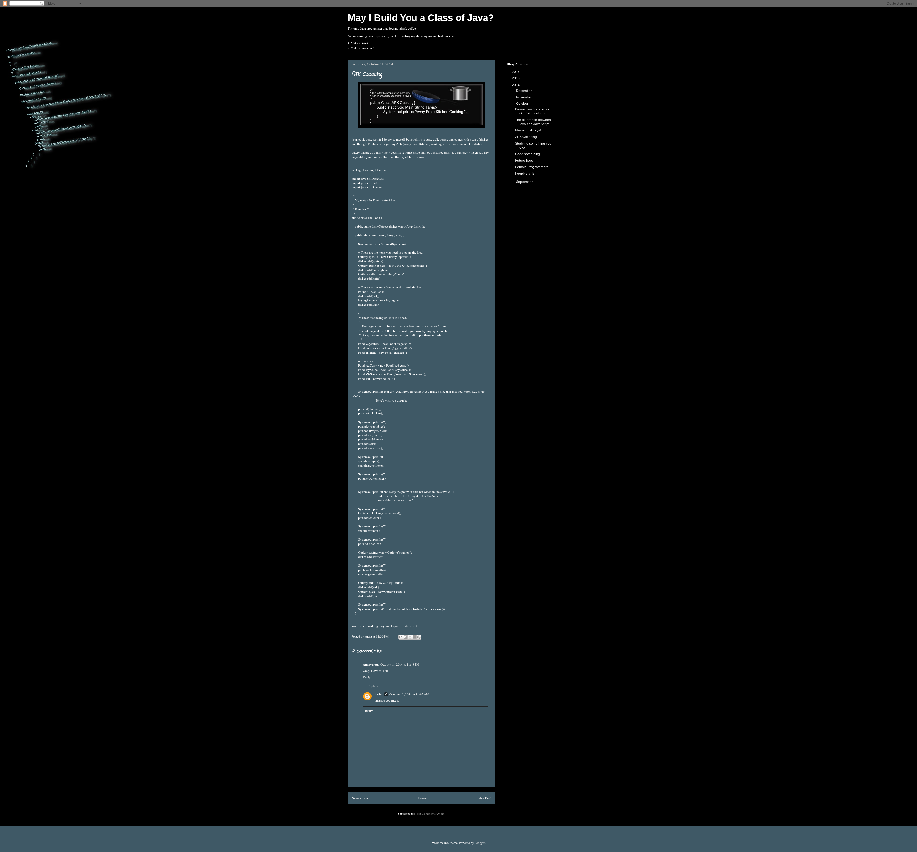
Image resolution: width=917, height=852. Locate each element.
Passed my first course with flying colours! (532, 111)
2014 (516, 85)
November (524, 97)
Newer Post (360, 797)
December (524, 90)
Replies (373, 686)
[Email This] (400, 637)
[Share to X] (409, 637)
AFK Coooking (526, 137)
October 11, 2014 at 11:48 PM (399, 664)
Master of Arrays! (528, 130)
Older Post (483, 797)
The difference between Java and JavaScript (533, 122)
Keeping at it (524, 173)
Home (422, 797)
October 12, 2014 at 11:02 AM (409, 694)
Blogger (480, 843)
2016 (516, 72)
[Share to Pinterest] (418, 637)
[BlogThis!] (405, 637)
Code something (527, 154)
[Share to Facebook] (414, 637)
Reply (367, 677)
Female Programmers (531, 167)
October (522, 103)
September (525, 182)
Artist (378, 694)
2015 (516, 78)
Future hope (524, 160)
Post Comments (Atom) (430, 813)
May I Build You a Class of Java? (421, 17)
